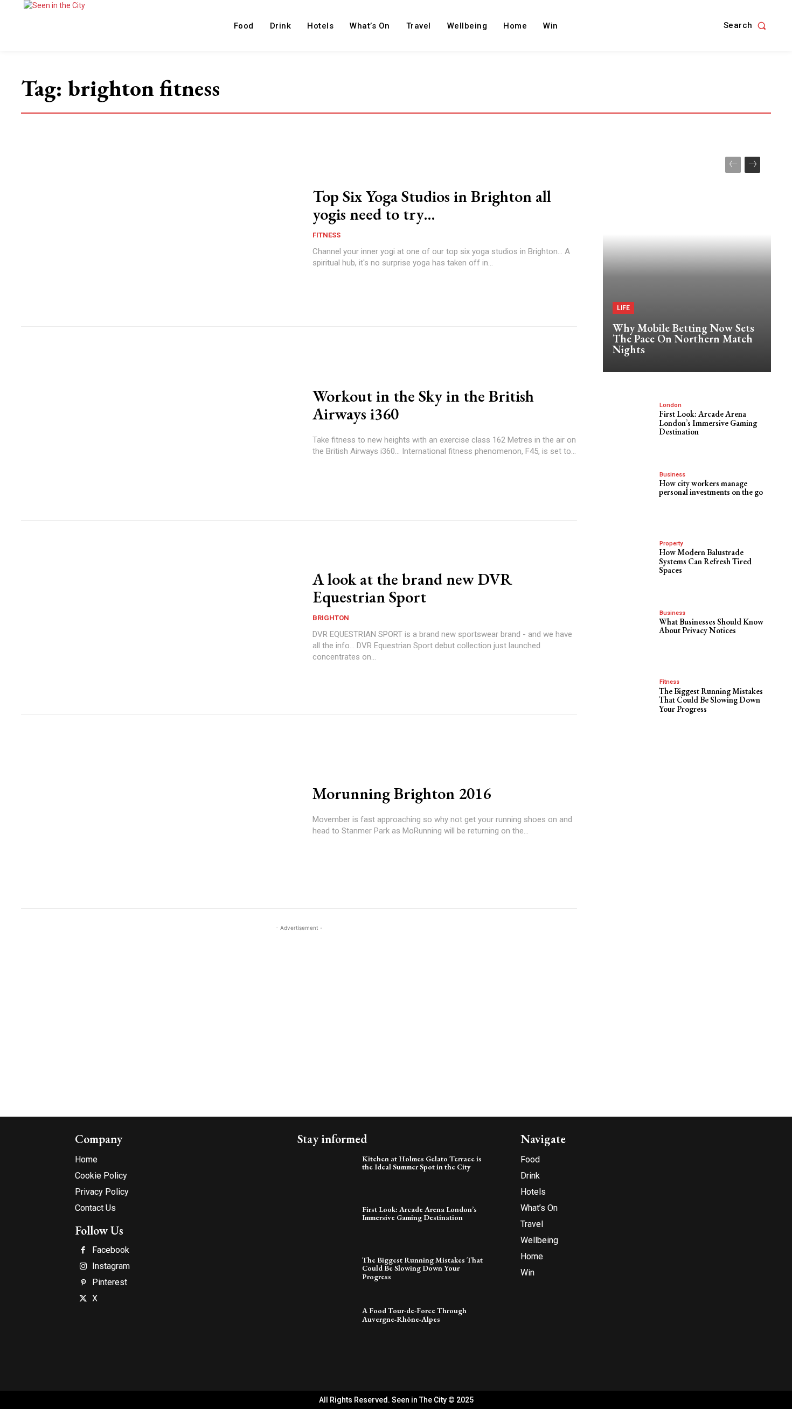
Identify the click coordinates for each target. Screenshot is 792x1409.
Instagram (111, 1266)
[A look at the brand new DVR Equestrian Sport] (160, 617)
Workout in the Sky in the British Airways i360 (423, 404)
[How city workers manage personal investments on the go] (628, 492)
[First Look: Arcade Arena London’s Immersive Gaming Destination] (628, 423)
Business (672, 474)
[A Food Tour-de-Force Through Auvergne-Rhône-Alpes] (327, 1325)
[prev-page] (733, 165)
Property (671, 543)
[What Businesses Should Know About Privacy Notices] (628, 631)
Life (623, 308)
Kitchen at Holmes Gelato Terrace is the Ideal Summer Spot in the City (422, 1163)
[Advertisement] (299, 1009)
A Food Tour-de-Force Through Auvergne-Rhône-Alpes (414, 1314)
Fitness (326, 235)
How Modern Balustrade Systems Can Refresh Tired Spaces (705, 561)
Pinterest (109, 1282)
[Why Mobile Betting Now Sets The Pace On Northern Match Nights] (687, 259)
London (670, 405)
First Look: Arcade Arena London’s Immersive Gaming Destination (708, 423)
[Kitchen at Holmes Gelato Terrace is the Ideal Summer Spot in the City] (327, 1174)
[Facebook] (83, 1251)
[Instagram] (83, 1267)
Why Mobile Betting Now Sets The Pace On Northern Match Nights (683, 338)
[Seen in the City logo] (65, 24)
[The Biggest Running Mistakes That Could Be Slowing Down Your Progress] (628, 700)
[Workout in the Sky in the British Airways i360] (160, 423)
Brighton (330, 618)
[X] (83, 1299)
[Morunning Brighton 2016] (160, 811)
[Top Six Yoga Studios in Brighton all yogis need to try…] (160, 229)
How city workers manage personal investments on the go (711, 487)
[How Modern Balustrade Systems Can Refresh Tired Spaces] (628, 561)
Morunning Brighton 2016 (401, 793)
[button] (747, 26)
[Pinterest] (83, 1283)
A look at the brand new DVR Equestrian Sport (412, 588)
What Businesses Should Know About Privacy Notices (711, 626)
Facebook (110, 1250)
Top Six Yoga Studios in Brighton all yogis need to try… (431, 205)
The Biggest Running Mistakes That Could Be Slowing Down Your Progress (711, 700)
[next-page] (752, 165)
